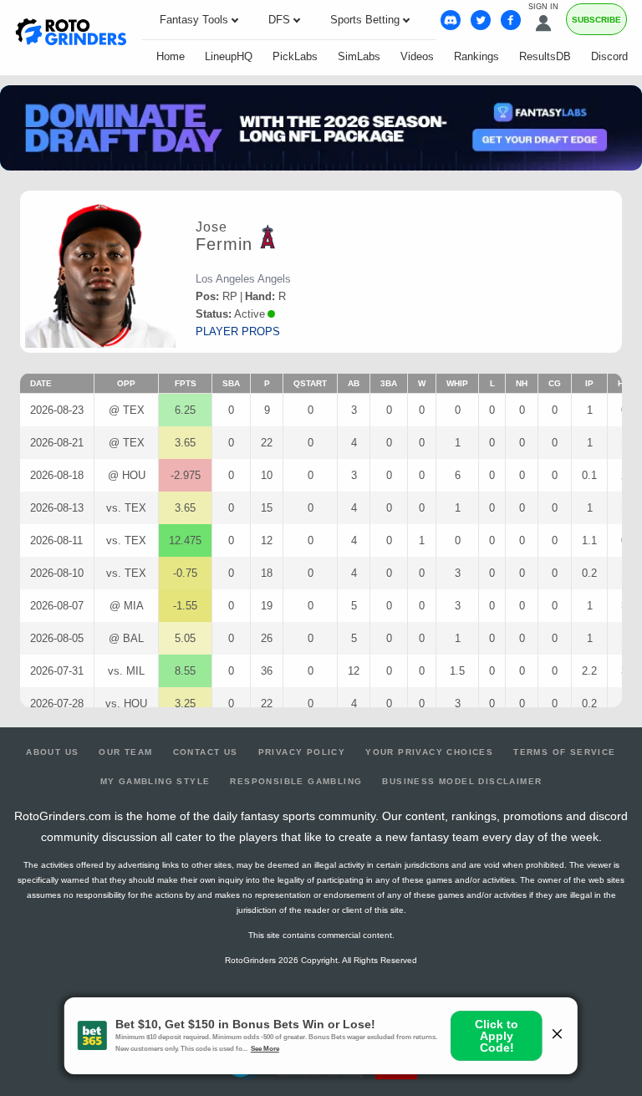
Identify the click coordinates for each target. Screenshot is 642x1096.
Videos (417, 56)
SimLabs (359, 56)
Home (170, 56)
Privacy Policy (302, 752)
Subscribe (596, 19)
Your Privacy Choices (429, 752)
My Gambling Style (155, 781)
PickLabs (295, 56)
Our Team (125, 752)
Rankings (476, 56)
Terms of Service (564, 752)
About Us (52, 752)
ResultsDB (545, 56)
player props (238, 331)
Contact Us (205, 752)
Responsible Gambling (296, 781)
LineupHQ (228, 56)
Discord (609, 56)
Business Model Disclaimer (462, 781)
